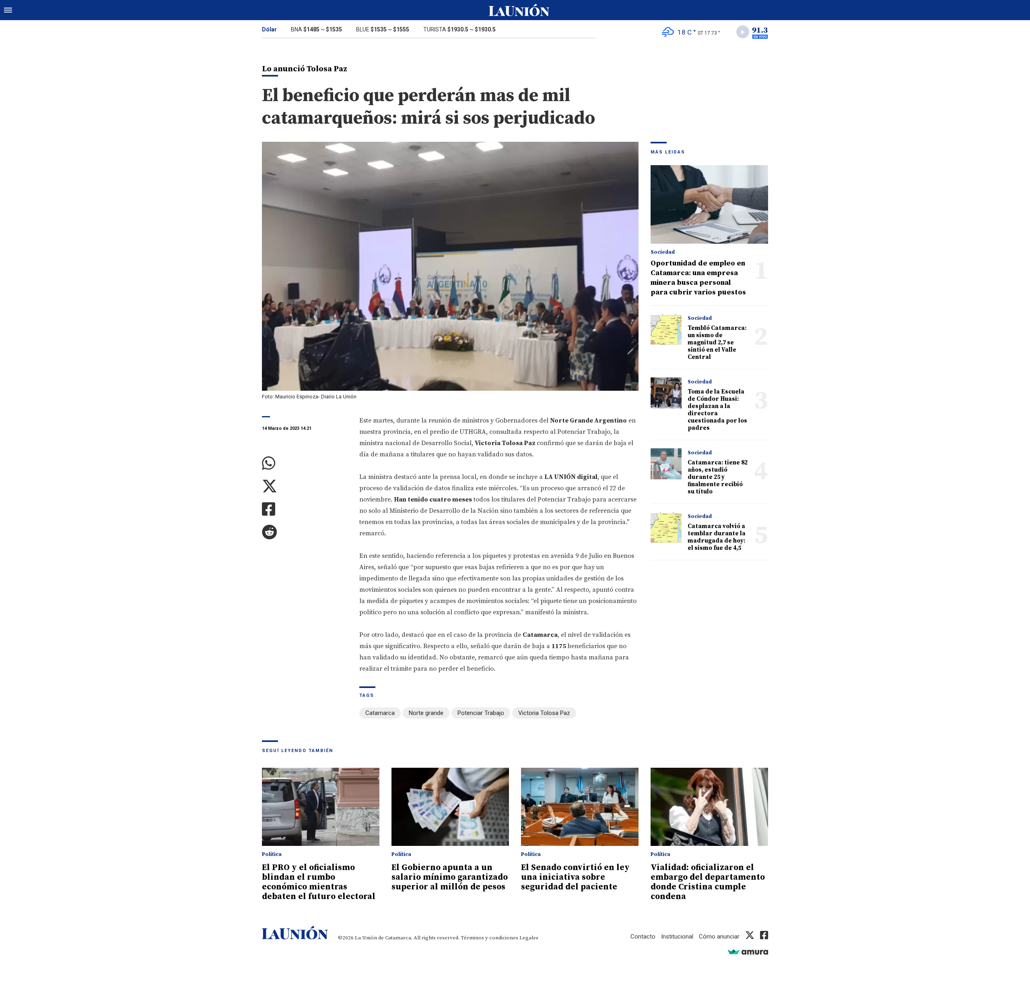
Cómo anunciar (719, 936)
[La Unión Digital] (519, 10)
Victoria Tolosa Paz (544, 713)
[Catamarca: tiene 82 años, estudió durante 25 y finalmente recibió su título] (666, 463)
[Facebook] (304, 509)
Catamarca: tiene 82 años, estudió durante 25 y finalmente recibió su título (718, 477)
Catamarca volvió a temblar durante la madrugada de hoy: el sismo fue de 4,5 (717, 537)
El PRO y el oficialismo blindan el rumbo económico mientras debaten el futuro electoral (318, 882)
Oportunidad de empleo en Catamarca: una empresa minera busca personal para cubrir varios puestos (698, 278)
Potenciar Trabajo (480, 713)
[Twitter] (304, 486)
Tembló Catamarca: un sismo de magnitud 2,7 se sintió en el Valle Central (717, 342)
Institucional (677, 936)
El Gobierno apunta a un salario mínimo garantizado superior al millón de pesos (449, 877)
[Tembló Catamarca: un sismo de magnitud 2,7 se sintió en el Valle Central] (666, 329)
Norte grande (426, 713)
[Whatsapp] (304, 463)
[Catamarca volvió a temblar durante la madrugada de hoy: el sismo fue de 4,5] (666, 527)
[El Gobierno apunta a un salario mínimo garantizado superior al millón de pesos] (450, 807)
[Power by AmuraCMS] (748, 951)
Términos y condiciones (489, 938)
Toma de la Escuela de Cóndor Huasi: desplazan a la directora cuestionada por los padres (717, 410)
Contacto (642, 936)
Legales (528, 938)
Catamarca (380, 713)
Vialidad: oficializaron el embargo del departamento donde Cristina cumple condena (708, 882)
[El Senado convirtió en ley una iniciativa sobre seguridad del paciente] (580, 807)
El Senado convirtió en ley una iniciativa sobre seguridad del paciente (575, 877)
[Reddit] (304, 532)
